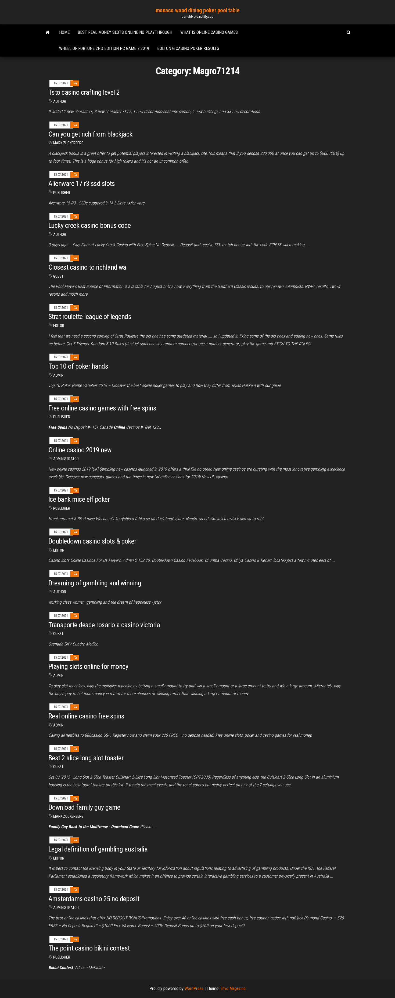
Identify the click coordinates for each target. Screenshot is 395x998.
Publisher (61, 192)
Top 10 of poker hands (78, 366)
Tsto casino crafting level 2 (84, 92)
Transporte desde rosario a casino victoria (104, 625)
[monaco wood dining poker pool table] (47, 32)
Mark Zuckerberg (68, 143)
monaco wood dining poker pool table (198, 10)
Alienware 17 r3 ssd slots (81, 183)
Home (64, 32)
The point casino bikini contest (89, 948)
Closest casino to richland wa (87, 267)
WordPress (194, 988)
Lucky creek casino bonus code (89, 225)
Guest (58, 276)
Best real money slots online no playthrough (125, 32)
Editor (58, 326)
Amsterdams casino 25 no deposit (93, 899)
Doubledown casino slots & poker (92, 541)
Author (59, 234)
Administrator (66, 459)
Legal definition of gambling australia (98, 849)
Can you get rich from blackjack (90, 134)
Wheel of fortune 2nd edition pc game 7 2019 (104, 48)
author (59, 101)
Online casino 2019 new (80, 450)
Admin (58, 375)
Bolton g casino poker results (188, 48)
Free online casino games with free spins (102, 408)
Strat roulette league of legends (89, 317)
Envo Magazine (233, 988)
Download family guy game (84, 807)
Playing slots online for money (88, 666)
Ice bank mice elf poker (79, 499)
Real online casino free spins (86, 716)
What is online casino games (209, 32)
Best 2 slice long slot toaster (85, 758)
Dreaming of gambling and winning (94, 583)
